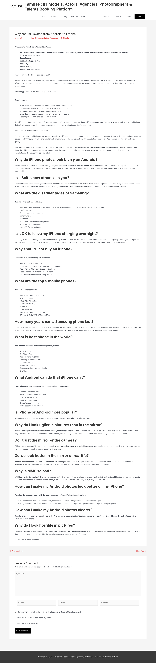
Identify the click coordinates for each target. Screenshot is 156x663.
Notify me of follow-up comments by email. (34, 618)
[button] (86, 16)
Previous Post (16, 551)
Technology (54, 38)
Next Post (141, 551)
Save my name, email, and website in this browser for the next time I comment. (49, 612)
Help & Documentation (40, 38)
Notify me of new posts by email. (30, 623)
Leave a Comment (22, 38)
